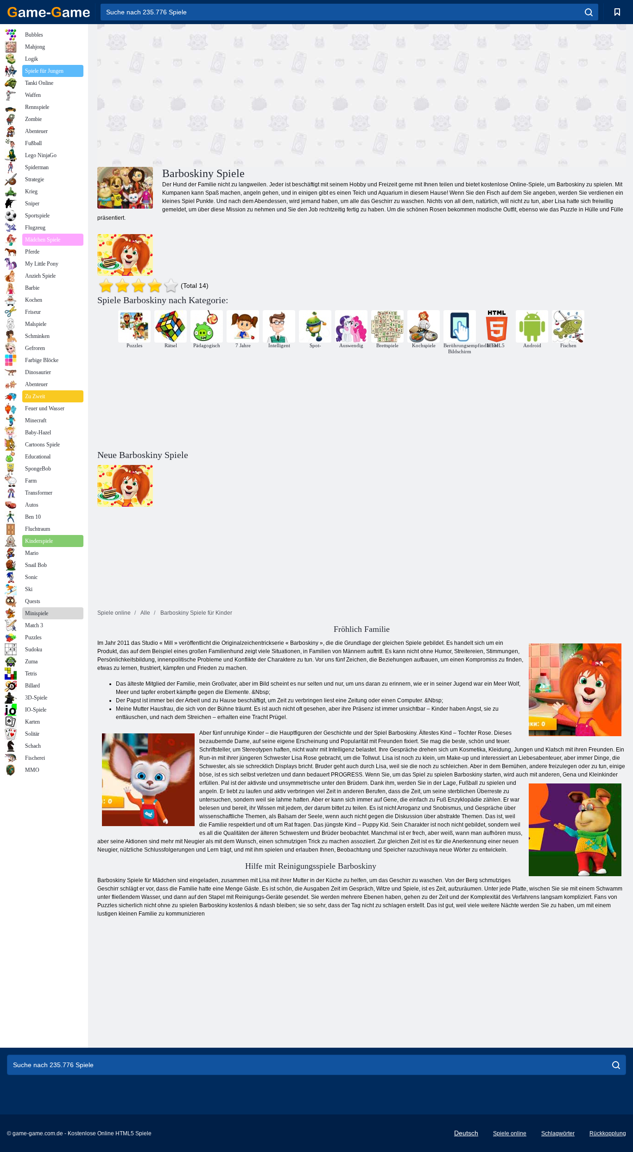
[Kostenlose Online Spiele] (48, 12)
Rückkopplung (607, 1133)
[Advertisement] (229, 94)
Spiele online (509, 1133)
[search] (589, 12)
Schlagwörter (558, 1133)
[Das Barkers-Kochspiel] (125, 255)
